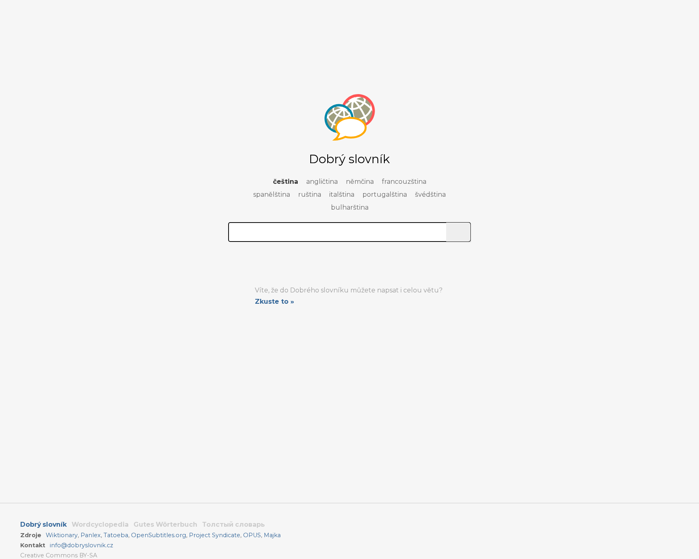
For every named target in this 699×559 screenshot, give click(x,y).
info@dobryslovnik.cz (81, 545)
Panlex (90, 535)
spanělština (271, 194)
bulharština (350, 207)
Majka (272, 535)
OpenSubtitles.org (158, 535)
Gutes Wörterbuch (165, 524)
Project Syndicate (214, 535)
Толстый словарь (233, 524)
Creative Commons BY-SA (58, 555)
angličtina (322, 181)
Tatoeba (116, 535)
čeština (285, 181)
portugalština (384, 194)
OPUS (252, 535)
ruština (309, 194)
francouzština (404, 181)
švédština (430, 194)
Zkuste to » (274, 301)
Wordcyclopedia (100, 524)
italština (341, 194)
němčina (360, 181)
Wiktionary (62, 535)
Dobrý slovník (43, 524)
